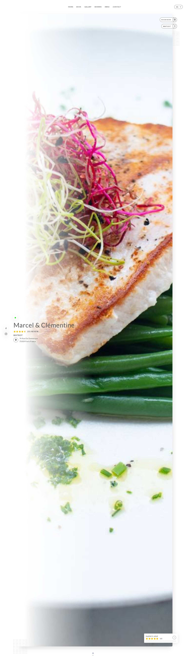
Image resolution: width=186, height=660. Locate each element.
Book (78, 7)
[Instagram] (6, 334)
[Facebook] (6, 328)
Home (70, 7)
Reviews (98, 7)
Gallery (88, 7)
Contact (117, 7)
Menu (107, 7)
